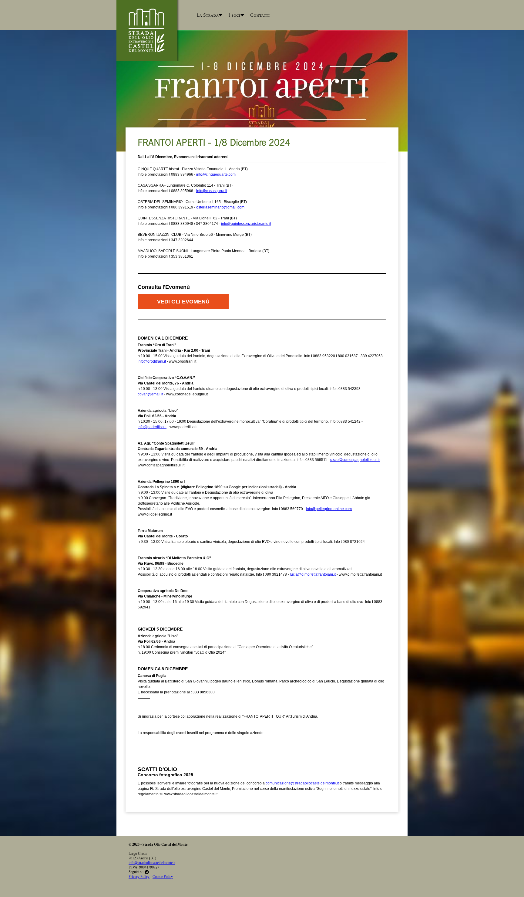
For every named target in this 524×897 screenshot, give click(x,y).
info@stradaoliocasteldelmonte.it (152, 863)
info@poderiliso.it (152, 427)
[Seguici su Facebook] (146, 872)
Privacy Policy (139, 877)
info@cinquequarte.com (216, 174)
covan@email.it (150, 394)
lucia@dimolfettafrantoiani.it (313, 574)
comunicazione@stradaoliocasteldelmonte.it (302, 783)
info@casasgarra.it (211, 191)
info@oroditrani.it (152, 361)
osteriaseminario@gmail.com (220, 207)
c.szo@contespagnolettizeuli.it (355, 460)
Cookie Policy (163, 877)
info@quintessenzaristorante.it (246, 224)
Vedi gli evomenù (183, 302)
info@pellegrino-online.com (329, 509)
